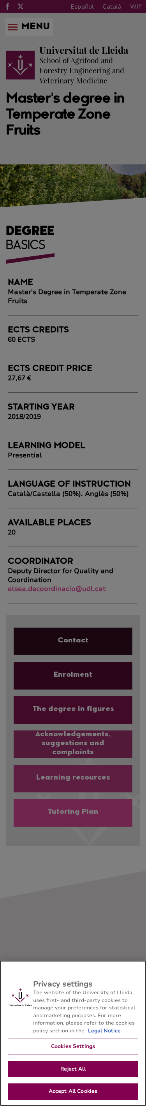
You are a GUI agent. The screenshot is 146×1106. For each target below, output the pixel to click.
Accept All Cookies (73, 1091)
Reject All (72, 1068)
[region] (73, 1033)
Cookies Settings (73, 1046)
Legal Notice (104, 1030)
